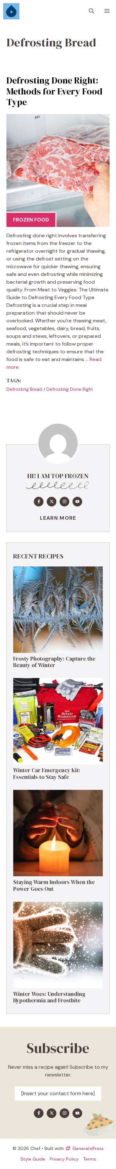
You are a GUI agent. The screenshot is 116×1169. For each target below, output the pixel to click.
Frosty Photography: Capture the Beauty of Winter (54, 662)
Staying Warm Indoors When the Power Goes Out (54, 885)
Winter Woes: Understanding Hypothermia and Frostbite (49, 997)
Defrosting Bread (24, 389)
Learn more (58, 518)
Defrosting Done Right (69, 389)
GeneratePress (88, 1148)
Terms (89, 1159)
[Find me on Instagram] (64, 501)
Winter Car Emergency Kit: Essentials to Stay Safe (46, 773)
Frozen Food (31, 219)
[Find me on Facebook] (39, 501)
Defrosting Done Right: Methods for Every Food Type (54, 91)
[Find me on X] (51, 501)
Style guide (32, 1159)
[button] (91, 11)
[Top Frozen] (11, 11)
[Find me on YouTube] (77, 501)
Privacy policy (64, 1159)
